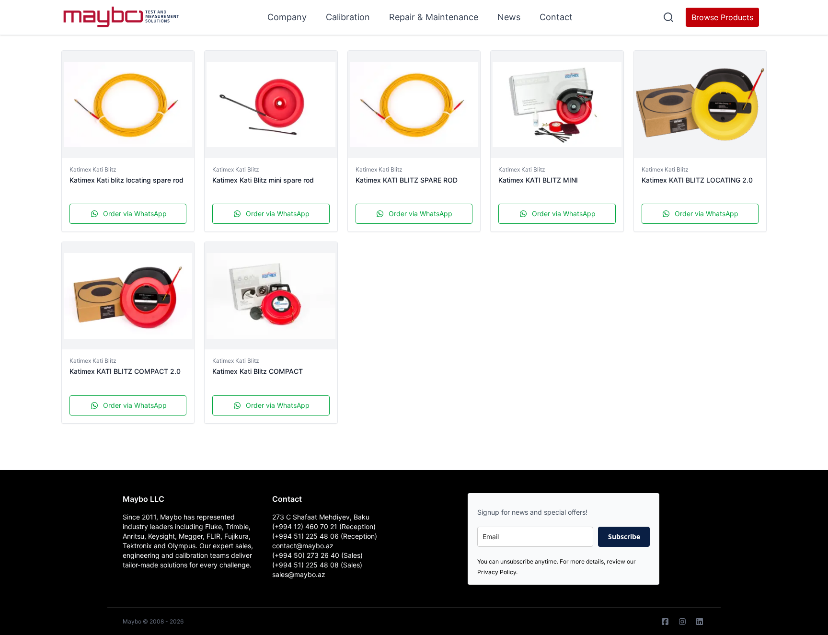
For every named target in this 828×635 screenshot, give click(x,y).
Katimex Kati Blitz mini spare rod (263, 180)
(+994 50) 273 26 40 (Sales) (317, 555)
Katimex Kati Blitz (92, 169)
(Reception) (359, 536)
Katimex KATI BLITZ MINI (538, 180)
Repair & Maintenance (433, 17)
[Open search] (668, 17)
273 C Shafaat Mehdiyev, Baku (320, 517)
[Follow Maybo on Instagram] (682, 621)
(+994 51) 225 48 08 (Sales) (317, 565)
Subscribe (624, 536)
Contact (556, 17)
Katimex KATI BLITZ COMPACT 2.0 (125, 371)
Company (287, 17)
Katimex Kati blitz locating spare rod (126, 180)
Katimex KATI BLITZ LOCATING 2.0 (697, 180)
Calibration (348, 17)
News (508, 17)
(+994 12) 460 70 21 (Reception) (324, 526)
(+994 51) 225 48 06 (306, 536)
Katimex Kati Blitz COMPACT (257, 371)
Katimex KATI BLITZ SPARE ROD (407, 180)
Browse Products (722, 17)
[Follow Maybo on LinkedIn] (699, 621)
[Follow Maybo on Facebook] (665, 621)
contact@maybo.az (303, 546)
